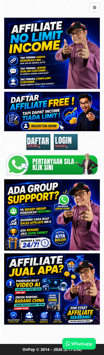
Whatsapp (81, 344)
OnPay (28, 349)
